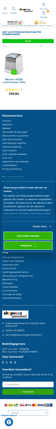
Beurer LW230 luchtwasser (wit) (14, 81)
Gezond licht (9, 268)
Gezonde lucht (10, 264)
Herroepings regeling (14, 143)
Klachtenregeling (12, 146)
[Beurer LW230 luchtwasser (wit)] (14, 64)
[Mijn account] (44, 4)
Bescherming (9, 279)
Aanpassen (26, 245)
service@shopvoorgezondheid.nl (24, 334)
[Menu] (5, 8)
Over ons (7, 157)
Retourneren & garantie (15, 135)
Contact (6, 120)
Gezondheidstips (11, 298)
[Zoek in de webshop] (13, 8)
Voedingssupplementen (15, 272)
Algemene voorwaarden (15, 161)
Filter (28, 41)
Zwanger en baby (12, 294)
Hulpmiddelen (10, 286)
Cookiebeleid (9, 165)
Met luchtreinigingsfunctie (24, 25)
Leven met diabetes (13, 261)
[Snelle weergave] (14, 72)
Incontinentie (9, 290)
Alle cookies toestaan (28, 236)
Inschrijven (28, 392)
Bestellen (7, 124)
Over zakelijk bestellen (14, 154)
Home (5, 25)
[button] (43, 12)
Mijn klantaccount (12, 139)
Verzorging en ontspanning (17, 275)
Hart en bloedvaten (13, 257)
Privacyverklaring (12, 169)
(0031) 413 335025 (15, 330)
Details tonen (40, 226)
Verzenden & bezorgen (14, 132)
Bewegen (7, 283)
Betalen (6, 128)
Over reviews (9, 150)
